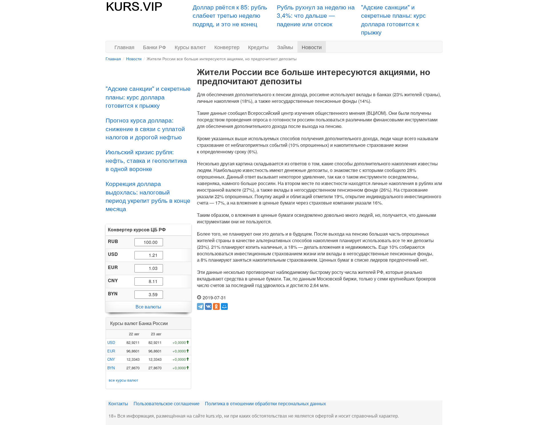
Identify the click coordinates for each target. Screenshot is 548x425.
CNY (111, 359)
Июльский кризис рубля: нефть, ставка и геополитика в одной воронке (146, 160)
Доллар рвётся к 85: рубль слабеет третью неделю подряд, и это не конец (230, 15)
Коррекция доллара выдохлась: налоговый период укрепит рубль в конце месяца (148, 196)
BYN (111, 367)
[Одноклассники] (216, 306)
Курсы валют (190, 47)
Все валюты (148, 306)
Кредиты (258, 47)
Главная (124, 47)
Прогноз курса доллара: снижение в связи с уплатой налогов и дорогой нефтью (145, 128)
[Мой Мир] (224, 306)
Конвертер (226, 47)
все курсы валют (123, 380)
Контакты (118, 403)
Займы (285, 47)
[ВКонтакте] (208, 306)
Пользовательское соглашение (167, 403)
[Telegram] (200, 306)
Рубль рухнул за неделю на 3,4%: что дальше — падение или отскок (316, 15)
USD (111, 342)
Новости (312, 47)
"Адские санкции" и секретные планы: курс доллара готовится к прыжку (393, 19)
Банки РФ (154, 47)
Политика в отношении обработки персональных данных (265, 403)
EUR (111, 351)
